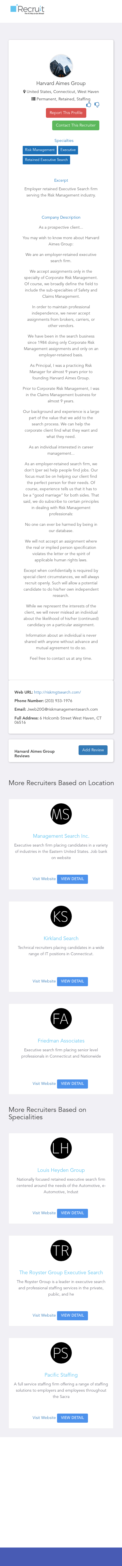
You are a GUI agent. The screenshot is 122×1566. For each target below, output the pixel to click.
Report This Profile (66, 113)
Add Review (93, 750)
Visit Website (44, 879)
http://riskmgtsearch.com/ (57, 692)
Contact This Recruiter (76, 125)
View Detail (72, 879)
